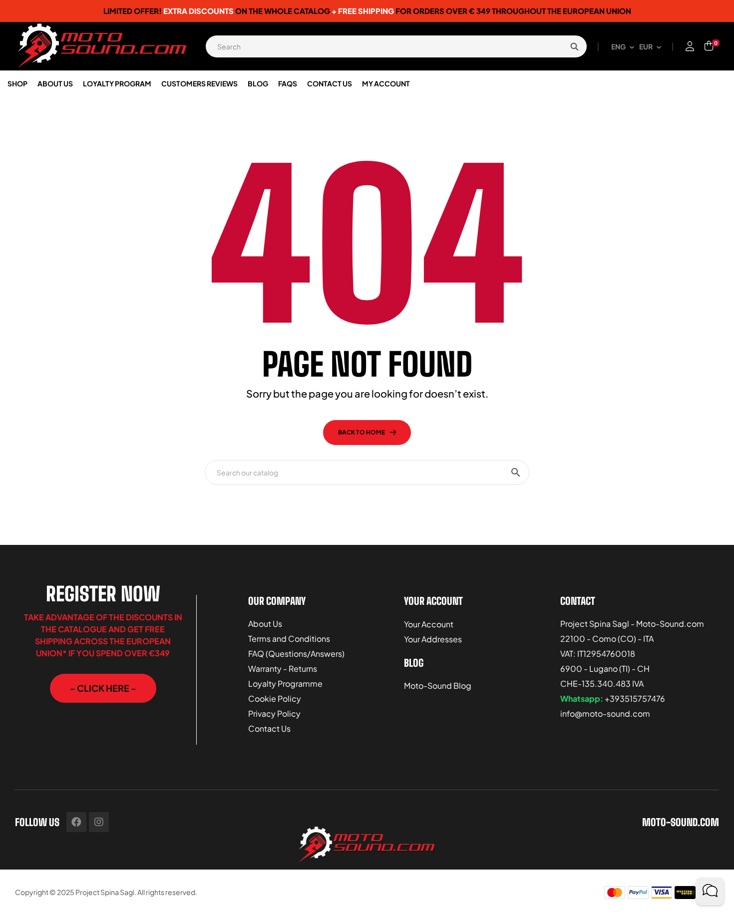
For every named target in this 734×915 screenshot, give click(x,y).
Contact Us (269, 728)
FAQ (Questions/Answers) (296, 653)
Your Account (428, 624)
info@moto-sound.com (605, 713)
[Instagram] (99, 822)
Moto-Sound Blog (437, 685)
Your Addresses (433, 639)
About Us (265, 623)
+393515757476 (635, 698)
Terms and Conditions (289, 638)
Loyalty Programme (285, 683)
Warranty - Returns (282, 668)
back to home (361, 432)
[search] (574, 46)
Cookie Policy (274, 698)
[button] (103, 688)
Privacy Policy (274, 713)
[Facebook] (76, 822)
